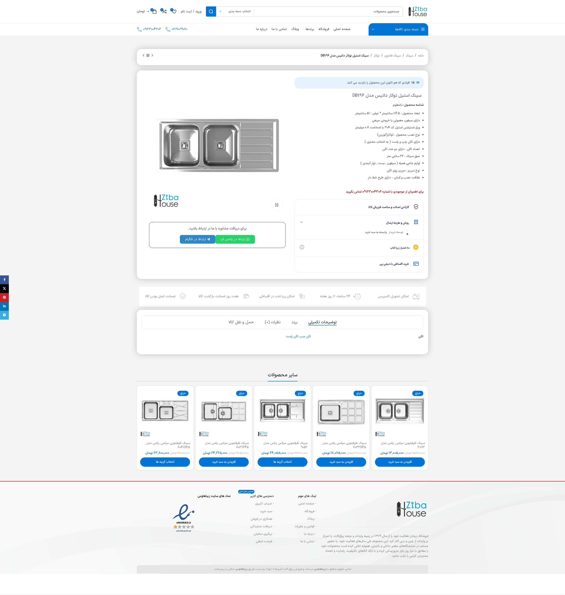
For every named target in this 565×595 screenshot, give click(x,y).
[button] (400, 462)
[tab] (322, 322)
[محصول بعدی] (143, 55)
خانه (421, 55)
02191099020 (179, 29)
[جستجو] (211, 11)
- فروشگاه (310, 511)
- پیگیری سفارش (264, 534)
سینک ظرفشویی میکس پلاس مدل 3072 (403, 445)
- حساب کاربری (264, 503)
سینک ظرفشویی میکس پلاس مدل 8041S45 (168, 445)
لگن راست (292, 336)
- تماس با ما (308, 541)
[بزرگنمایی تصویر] (276, 204)
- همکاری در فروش (262, 519)
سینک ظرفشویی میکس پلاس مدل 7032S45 (344, 445)
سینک (409, 55)
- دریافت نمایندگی (262, 526)
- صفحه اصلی (307, 503)
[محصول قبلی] (152, 55)
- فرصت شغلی (265, 541)
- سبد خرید (267, 511)
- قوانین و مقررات (305, 526)
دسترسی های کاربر (256, 495)
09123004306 (152, 29)
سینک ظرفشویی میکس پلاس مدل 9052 (285, 445)
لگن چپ (305, 336)
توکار (377, 55)
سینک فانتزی (392, 55)
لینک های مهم (307, 496)
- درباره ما (310, 534)
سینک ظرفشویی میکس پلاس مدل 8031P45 (227, 445)
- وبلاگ (311, 519)
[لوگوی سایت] (417, 11)
